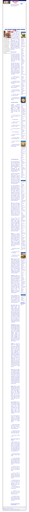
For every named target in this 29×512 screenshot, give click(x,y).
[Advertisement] (14, 11)
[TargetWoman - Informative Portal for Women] (6, 2)
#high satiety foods (14, 504)
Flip (13, 30)
